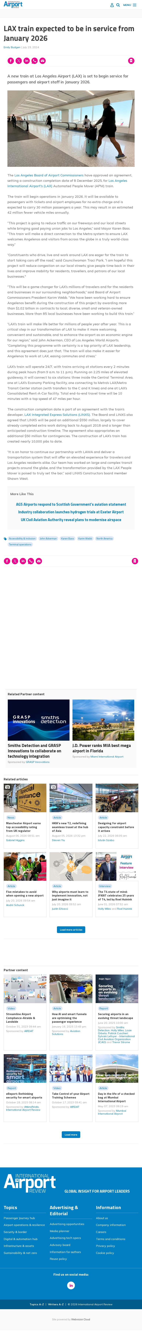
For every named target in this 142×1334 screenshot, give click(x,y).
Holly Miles (104, 908)
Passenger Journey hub (19, 1218)
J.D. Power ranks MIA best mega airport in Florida (101, 748)
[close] (134, 53)
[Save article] (131, 60)
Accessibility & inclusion (22, 538)
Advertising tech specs (65, 1238)
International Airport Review (23, 1109)
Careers (101, 1232)
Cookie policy (105, 1253)
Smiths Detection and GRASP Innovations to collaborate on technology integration (34, 750)
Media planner (59, 1231)
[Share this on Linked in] (26, 60)
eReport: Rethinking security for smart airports (24, 1095)
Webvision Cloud (80, 1319)
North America (104, 538)
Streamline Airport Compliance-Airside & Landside (20, 1018)
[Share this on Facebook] (10, 60)
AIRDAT (28, 1031)
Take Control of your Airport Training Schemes (70, 1095)
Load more (71, 1135)
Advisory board (60, 1245)
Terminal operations (20, 544)
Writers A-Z (56, 1304)
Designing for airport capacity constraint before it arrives (116, 827)
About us (102, 1218)
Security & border (15, 1232)
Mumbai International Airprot (112, 1112)
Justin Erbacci (60, 908)
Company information (111, 1225)
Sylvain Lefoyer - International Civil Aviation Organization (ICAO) (116, 1039)
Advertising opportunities (67, 1224)
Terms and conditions (110, 1239)
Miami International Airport (107, 756)
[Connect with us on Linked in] (71, 1285)
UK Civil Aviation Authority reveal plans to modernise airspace (71, 520)
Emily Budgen (12, 47)
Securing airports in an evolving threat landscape (115, 1016)
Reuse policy (58, 1259)
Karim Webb (85, 538)
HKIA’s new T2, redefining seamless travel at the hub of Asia (70, 827)
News (11, 817)
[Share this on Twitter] (18, 60)
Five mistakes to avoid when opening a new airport (25, 893)
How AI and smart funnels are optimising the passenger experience (69, 1018)
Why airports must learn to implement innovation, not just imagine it (70, 895)
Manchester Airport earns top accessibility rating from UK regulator (23, 827)
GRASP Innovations (38, 762)
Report (103, 1008)
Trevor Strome (121, 1042)
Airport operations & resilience (24, 1225)
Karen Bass (67, 538)
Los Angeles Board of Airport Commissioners (48, 175)
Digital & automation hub (21, 1239)
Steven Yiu (58, 840)
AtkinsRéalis (31, 1106)
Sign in (84, 53)
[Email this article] (42, 60)
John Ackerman (48, 538)
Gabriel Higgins (15, 840)
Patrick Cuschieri (118, 1033)
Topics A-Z (37, 1304)
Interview (105, 886)
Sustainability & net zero (20, 1253)
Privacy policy (105, 1246)
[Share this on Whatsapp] (34, 60)
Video (11, 1008)
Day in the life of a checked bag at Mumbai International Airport (116, 1097)
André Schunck (15, 905)
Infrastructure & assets (19, 1246)
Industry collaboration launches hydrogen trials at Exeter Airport (71, 512)
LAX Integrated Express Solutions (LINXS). (57, 414)
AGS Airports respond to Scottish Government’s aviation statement (71, 504)
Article (57, 817)
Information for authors (65, 1252)
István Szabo (106, 840)
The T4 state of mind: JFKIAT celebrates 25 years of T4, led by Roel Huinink (116, 895)
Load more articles (71, 930)
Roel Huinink (124, 908)
